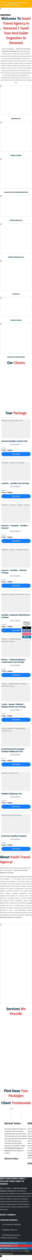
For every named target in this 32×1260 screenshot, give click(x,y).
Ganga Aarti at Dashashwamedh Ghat (16, 192)
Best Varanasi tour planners (16, 876)
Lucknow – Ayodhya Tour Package (15, 483)
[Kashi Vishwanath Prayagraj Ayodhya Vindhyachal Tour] (16, 736)
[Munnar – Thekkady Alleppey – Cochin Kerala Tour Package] (16, 647)
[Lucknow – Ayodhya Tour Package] (16, 471)
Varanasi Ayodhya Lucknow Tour (14, 441)
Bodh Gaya (16, 294)
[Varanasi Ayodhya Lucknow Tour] (16, 428)
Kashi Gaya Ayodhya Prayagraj (13, 836)
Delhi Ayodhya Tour (16, 220)
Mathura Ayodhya (16, 155)
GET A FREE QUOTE (5, 15)
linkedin (28, 637)
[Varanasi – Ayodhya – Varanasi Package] (16, 558)
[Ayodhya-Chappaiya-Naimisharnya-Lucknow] (16, 602)
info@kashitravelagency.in (12, 5)
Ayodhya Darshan (16, 320)
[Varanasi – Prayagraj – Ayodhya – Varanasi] (16, 513)
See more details (15, 444)
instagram (27, 634)
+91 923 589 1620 (13, 2)
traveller (29, 903)
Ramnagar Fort (16, 118)
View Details (16, 454)
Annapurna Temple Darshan (16, 357)
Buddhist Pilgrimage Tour (16, 257)
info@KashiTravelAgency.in (9, 1243)
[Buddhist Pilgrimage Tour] (16, 781)
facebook (27, 630)
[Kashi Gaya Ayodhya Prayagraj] (16, 823)
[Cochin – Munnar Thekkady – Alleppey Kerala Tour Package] (16, 692)
